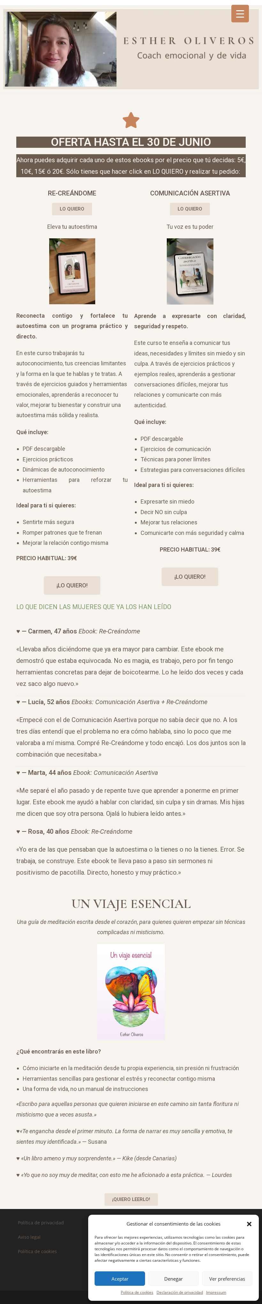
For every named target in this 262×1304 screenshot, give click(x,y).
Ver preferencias (227, 1279)
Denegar (173, 1279)
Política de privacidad (41, 1223)
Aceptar (120, 1279)
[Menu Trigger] (240, 13)
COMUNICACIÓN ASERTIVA (190, 193)
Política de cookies (137, 1292)
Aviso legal (29, 1237)
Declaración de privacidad (180, 1292)
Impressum (216, 1292)
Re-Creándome (72, 193)
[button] (249, 1224)
